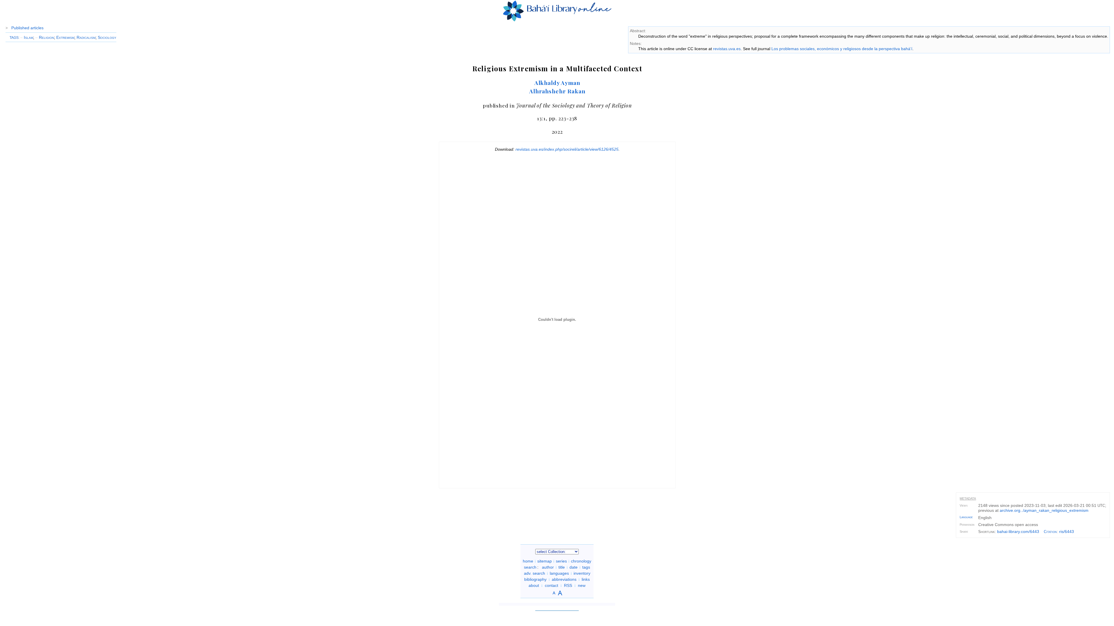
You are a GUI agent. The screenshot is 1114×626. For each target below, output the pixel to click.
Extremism (65, 37)
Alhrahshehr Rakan (557, 91)
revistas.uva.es (727, 48)
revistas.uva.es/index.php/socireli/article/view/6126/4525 (567, 149)
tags (586, 567)
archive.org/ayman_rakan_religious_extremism (1044, 510)
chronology (581, 561)
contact (551, 585)
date (573, 567)
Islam (26, 37)
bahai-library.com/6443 (1018, 531)
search (530, 567)
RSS (568, 585)
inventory (582, 573)
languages (559, 573)
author (548, 567)
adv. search (534, 573)
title (561, 567)
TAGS (14, 37)
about (534, 585)
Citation (1050, 531)
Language (966, 517)
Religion (44, 37)
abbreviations (564, 579)
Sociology (107, 37)
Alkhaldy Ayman (557, 82)
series (561, 561)
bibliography (535, 579)
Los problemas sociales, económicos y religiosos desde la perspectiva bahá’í (841, 48)
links (586, 579)
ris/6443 (1066, 531)
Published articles (27, 28)
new (581, 585)
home (528, 561)
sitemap (544, 561)
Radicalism (86, 37)
